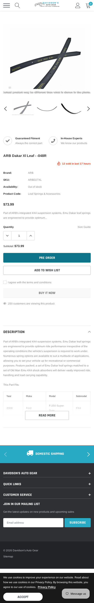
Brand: (7, 172)
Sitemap (8, 556)
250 (10, 303)
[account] (77, 5)
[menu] (6, 5)
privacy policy (47, 587)
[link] (9, 87)
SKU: (6, 179)
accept (22, 597)
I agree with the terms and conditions (29, 282)
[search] (17, 5)
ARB (30, 172)
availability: (10, 186)
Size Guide (84, 226)
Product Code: (12, 193)
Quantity (8, 226)
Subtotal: (8, 246)
